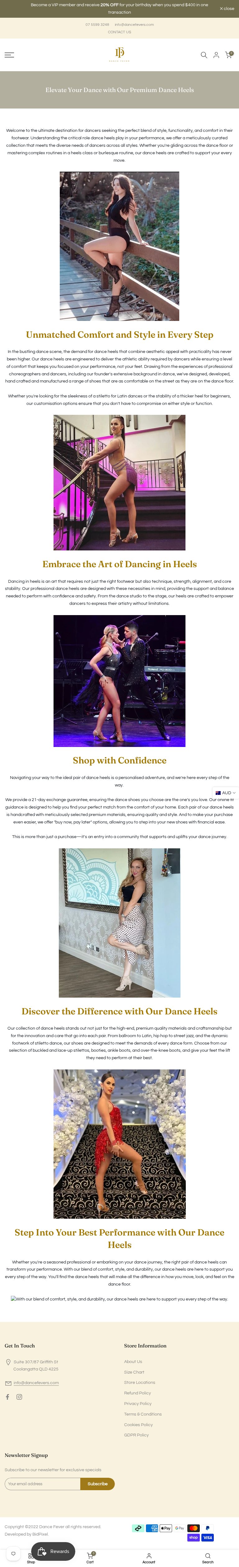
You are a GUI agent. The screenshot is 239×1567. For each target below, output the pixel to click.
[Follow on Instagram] (19, 1393)
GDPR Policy (136, 1432)
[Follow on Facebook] (7, 1393)
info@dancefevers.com (134, 21)
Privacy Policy (138, 1400)
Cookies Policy (138, 1421)
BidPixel (40, 1530)
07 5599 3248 (97, 21)
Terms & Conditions (143, 1410)
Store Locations (139, 1379)
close (13, 7)
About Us (133, 1358)
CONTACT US (119, 28)
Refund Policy (137, 1389)
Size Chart (134, 1368)
